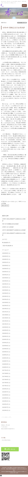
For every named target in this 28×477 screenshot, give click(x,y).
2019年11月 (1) (6, 342)
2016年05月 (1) (6, 395)
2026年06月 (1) (6, 253)
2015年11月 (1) (6, 404)
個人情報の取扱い (6, 440)
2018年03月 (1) (6, 364)
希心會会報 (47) (6, 242)
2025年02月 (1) (6, 268)
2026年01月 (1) (6, 259)
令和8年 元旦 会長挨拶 (7, 227)
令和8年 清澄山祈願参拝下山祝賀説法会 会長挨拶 (14, 219)
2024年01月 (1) (6, 284)
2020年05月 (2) (6, 327)
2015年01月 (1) (6, 410)
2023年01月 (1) (6, 296)
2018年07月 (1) (6, 361)
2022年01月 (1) (6, 308)
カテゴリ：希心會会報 (22, 22)
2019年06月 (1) (6, 345)
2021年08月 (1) (6, 314)
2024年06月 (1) (6, 277)
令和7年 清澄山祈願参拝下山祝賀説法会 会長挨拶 (14, 234)
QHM (17, 472)
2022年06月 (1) (6, 302)
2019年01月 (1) (6, 351)
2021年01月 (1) (6, 324)
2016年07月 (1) (6, 391)
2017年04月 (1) (6, 379)
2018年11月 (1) (6, 354)
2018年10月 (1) (6, 358)
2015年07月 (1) (6, 407)
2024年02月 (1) (6, 281)
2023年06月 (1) (6, 290)
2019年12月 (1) (6, 339)
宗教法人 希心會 (13, 467)
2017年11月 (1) (6, 370)
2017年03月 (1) (6, 382)
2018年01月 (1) (6, 367)
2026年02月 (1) (6, 256)
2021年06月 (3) (6, 317)
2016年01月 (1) (6, 401)
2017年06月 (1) (6, 376)
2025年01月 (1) (6, 271)
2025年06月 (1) (6, 265)
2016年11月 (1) (6, 388)
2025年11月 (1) (6, 262)
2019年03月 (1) (6, 348)
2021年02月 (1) (6, 321)
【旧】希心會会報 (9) (7, 245)
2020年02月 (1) (6, 333)
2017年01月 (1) (6, 385)
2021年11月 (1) (6, 311)
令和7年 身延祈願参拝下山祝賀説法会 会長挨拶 (14, 230)
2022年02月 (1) (6, 305)
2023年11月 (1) (6, 287)
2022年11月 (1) (6, 299)
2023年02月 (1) (6, 293)
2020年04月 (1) (6, 330)
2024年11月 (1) (6, 274)
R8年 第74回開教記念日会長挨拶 (10, 224)
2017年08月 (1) (6, 373)
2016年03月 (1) (6, 398)
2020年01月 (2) (6, 336)
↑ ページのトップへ (6, 417)
